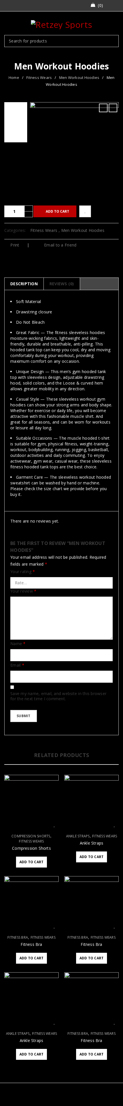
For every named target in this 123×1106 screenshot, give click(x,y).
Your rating (22, 571)
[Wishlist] (85, 211)
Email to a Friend (60, 245)
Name (18, 643)
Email (17, 665)
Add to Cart (57, 211)
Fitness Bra (17, 937)
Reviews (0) (61, 283)
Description (24, 283)
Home (14, 77)
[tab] (23, 284)
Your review (23, 591)
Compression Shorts (30, 836)
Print (14, 245)
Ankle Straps (78, 836)
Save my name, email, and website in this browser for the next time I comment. (58, 696)
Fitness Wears (39, 77)
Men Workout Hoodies (79, 77)
